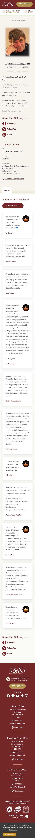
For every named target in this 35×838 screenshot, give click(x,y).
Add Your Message (12, 206)
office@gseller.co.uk (17, 723)
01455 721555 (17, 752)
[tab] (7, 190)
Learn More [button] (13, 830)
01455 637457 (17, 720)
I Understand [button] (9, 834)
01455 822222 (17, 784)
